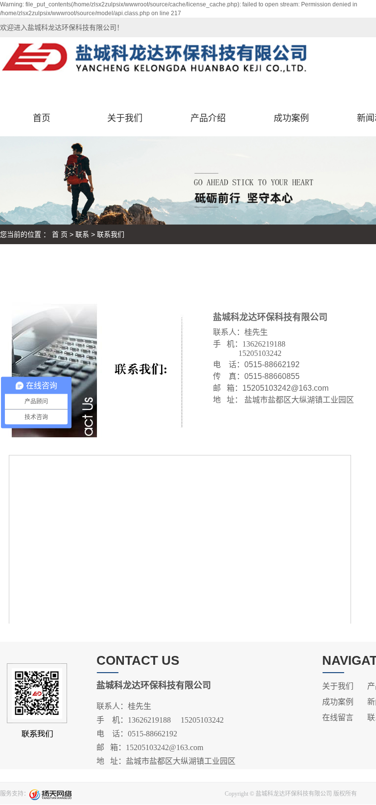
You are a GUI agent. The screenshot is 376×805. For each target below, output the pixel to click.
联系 (82, 234)
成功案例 (291, 118)
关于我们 (124, 118)
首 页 (60, 234)
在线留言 (337, 717)
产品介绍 (208, 118)
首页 (41, 118)
